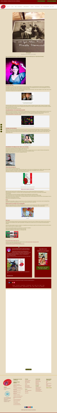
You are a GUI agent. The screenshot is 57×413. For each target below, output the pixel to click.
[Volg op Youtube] (12, 282)
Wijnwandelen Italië (27, 381)
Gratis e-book (49, 387)
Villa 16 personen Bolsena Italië (17, 404)
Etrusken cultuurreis (27, 385)
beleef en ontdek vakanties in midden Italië (21, 252)
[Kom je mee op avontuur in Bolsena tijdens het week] (12, 350)
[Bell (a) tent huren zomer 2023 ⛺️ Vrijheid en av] (44, 309)
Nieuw (26, 389)
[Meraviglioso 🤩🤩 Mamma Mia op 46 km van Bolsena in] (44, 338)
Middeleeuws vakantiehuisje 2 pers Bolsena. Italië (17, 386)
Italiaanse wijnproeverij (26, 286)
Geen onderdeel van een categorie (31, 54)
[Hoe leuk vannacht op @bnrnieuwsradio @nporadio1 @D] (28, 335)
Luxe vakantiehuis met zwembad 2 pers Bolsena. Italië (17, 389)
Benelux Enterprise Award (16, 256)
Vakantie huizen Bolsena (16, 382)
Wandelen (13, 285)
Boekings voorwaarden (48, 385)
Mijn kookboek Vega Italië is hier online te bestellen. (43, 268)
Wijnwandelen (42, 286)
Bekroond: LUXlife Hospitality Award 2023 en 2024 (9, 2)
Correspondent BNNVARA (46, 6)
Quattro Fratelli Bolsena (26, 6)
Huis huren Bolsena (37, 6)
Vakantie (36, 286)
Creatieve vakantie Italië (38, 387)
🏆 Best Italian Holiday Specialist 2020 (6, 3)
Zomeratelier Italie (28, 285)
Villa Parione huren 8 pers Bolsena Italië (17, 397)
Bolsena (24, 54)
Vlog (39, 286)
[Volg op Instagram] (14, 282)
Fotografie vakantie (38, 388)
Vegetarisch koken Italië (27, 380)
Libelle (31, 286)
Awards (12, 6)
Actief (33, 285)
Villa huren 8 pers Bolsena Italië (17, 399)
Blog (41, 6)
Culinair (44, 285)
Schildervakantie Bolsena (38, 389)
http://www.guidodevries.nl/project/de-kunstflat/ (14, 114)
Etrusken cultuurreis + (27, 386)
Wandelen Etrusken (38, 380)
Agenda (16, 6)
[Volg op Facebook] (9, 282)
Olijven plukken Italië (27, 382)
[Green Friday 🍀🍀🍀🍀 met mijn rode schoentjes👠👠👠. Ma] (28, 306)
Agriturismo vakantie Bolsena (16, 400)
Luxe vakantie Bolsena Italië (16, 403)
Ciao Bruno (32, 6)
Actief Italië (38, 379)
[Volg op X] (11, 282)
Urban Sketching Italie (38, 390)
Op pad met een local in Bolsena (17, 379)
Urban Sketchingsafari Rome (28, 387)
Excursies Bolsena (20, 6)
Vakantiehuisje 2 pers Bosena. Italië (17, 387)
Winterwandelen (37, 384)
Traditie (33, 286)
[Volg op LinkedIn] (32, 407)
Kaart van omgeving (48, 386)
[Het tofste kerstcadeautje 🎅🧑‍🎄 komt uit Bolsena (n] (12, 299)
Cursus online (18, 285)
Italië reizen (8, 6)
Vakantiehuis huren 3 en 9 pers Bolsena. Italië (16, 393)
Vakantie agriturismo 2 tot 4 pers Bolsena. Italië (17, 391)
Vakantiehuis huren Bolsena (16, 384)
